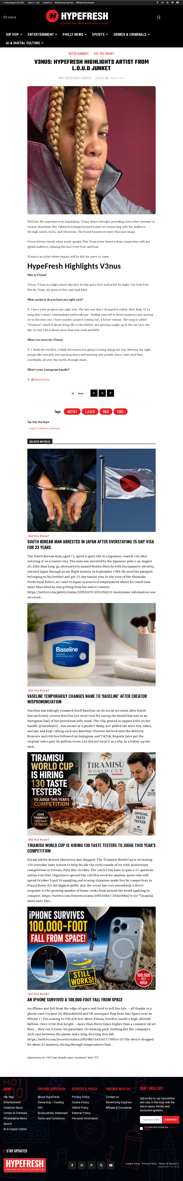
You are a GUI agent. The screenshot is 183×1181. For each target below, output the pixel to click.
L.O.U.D (90, 411)
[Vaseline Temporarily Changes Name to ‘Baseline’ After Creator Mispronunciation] (91, 644)
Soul (120, 411)
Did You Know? (104, 53)
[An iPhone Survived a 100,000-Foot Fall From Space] (91, 948)
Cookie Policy (133, 1163)
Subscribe (171, 1119)
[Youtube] (177, 3)
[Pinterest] (110, 393)
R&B (106, 411)
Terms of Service (168, 1163)
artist (72, 411)
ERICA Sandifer (82, 78)
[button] (158, 17)
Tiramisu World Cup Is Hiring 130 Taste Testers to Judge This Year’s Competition (91, 848)
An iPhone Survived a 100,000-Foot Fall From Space (75, 999)
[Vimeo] (172, 3)
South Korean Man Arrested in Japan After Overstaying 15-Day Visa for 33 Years (90, 544)
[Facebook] (157, 3)
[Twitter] (167, 3)
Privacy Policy (149, 1163)
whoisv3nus (42, 379)
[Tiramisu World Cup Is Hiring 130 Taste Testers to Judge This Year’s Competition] (91, 794)
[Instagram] (162, 3)
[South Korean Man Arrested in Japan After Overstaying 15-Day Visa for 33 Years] (91, 490)
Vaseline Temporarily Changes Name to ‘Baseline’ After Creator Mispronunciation (87, 699)
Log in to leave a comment (44, 428)
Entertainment (79, 53)
